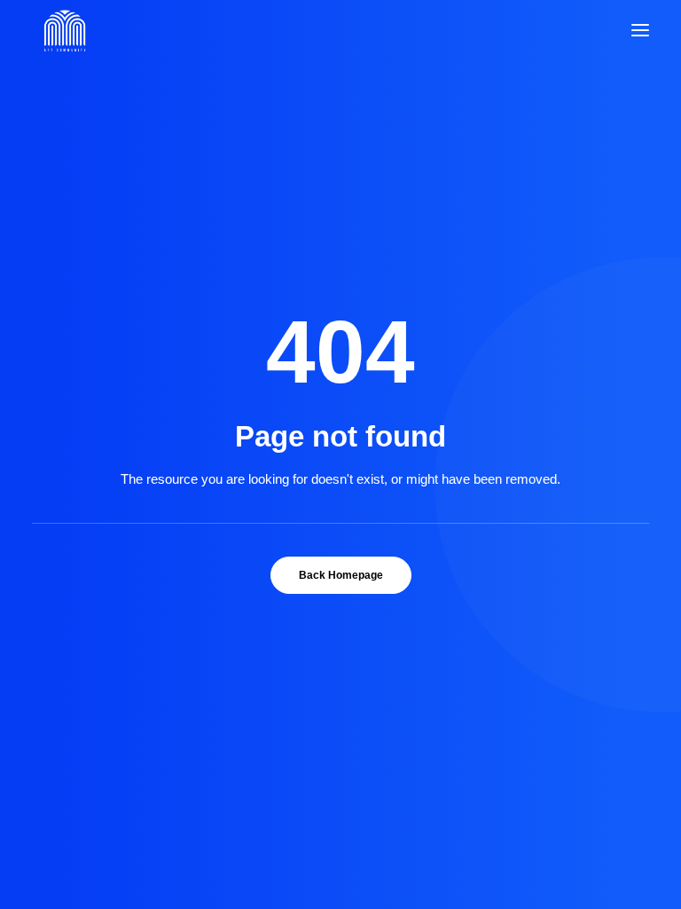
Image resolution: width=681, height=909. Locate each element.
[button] (640, 30)
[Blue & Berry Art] (63, 30)
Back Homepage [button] (341, 575)
